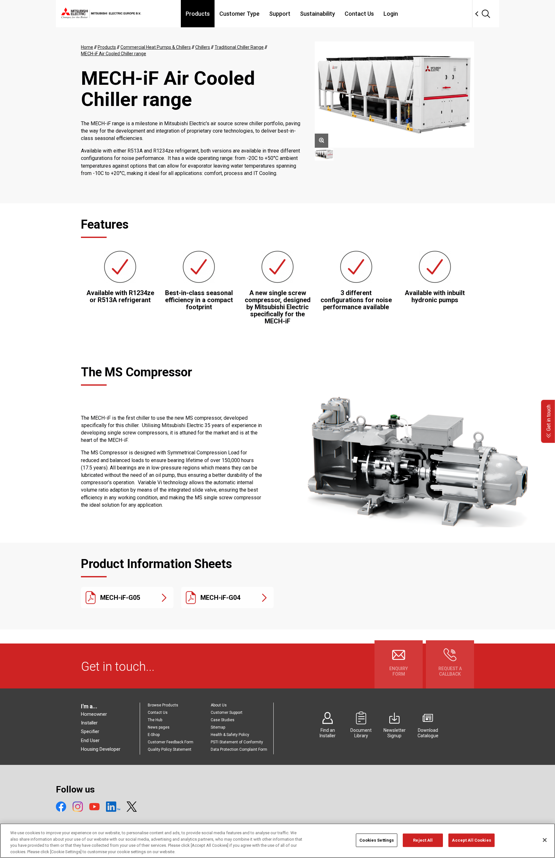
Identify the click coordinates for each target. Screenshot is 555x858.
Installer (89, 723)
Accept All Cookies (471, 840)
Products (198, 13)
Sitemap (218, 727)
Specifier (90, 731)
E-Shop (154, 734)
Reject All (423, 840)
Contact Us (359, 13)
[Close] (545, 840)
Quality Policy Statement (169, 749)
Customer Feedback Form (170, 742)
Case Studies (222, 720)
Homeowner (94, 714)
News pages (159, 727)
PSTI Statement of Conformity (237, 742)
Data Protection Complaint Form (239, 749)
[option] (394, 94)
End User (90, 740)
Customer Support (226, 712)
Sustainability (317, 13)
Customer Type (239, 13)
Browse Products (163, 705)
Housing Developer (100, 749)
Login (390, 13)
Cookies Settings (376, 840)
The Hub (155, 720)
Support (279, 13)
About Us (219, 705)
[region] (277, 840)
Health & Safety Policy (230, 734)
